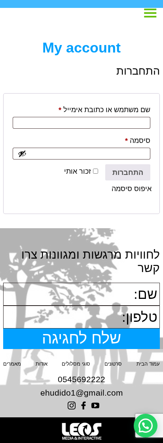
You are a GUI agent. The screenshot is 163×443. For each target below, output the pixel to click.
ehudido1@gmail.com (81, 392)
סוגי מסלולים (76, 364)
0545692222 (81, 379)
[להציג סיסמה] (22, 153)
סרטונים (113, 364)
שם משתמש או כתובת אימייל (97, 109)
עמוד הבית (148, 364)
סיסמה (130, 140)
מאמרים (12, 364)
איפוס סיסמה (132, 189)
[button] (145, 425)
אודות (41, 364)
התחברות (127, 172)
